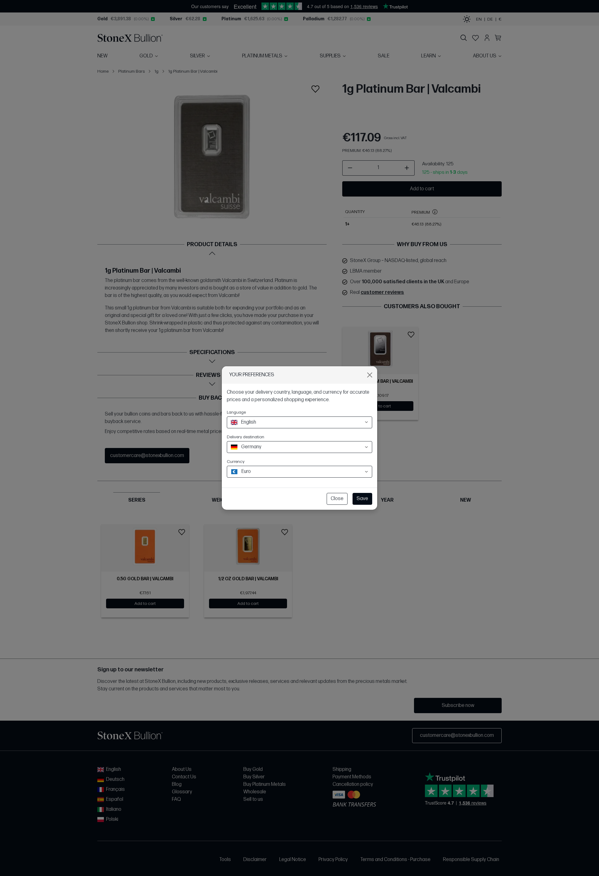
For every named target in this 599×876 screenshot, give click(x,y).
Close (337, 499)
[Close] (370, 375)
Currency (236, 461)
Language (236, 412)
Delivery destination (245, 437)
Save (362, 499)
